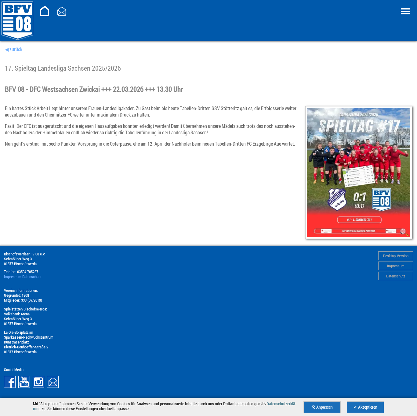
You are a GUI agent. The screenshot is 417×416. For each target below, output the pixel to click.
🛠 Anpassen (322, 407)
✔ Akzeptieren (365, 407)
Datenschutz (395, 275)
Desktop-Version (395, 255)
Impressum (395, 265)
